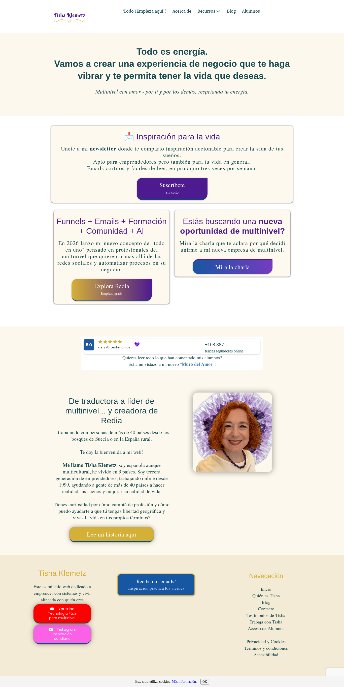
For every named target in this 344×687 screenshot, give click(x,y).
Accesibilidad (266, 654)
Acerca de (182, 11)
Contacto (266, 609)
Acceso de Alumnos (266, 628)
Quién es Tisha (266, 595)
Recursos (206, 11)
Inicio (266, 589)
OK (204, 681)
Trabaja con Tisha (266, 622)
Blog (231, 11)
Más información (184, 681)
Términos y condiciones (266, 648)
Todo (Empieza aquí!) (144, 11)
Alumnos (251, 11)
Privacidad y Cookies (266, 641)
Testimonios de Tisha (266, 615)
